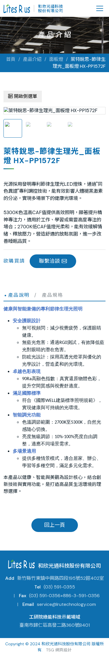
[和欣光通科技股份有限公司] (33, 8)
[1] (12, 128)
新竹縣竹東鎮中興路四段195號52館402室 (60, 578)
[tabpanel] (54, 110)
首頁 (10, 59)
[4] (75, 128)
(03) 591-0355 (59, 587)
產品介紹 (32, 59)
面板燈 (56, 59)
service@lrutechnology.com (66, 604)
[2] (33, 128)
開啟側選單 (25, 96)
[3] (54, 128)
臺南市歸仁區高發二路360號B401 (54, 625)
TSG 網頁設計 (59, 650)
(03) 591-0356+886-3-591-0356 (64, 596)
